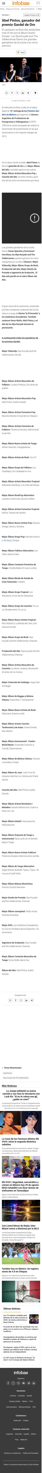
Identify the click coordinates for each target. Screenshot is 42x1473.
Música (12, 114)
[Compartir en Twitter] (17, 93)
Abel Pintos (7, 1073)
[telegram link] (29, 1383)
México (24, 1401)
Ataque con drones (11, 9)
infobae (5, 15)
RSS (34, 1407)
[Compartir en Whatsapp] (6, 93)
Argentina (9, 1434)
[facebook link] (8, 1383)
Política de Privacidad (30, 1453)
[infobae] (21, 3)
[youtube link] (23, 1383)
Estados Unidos (14, 1401)
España (29, 1396)
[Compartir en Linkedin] (23, 93)
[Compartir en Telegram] (28, 93)
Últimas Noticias (24, 1407)
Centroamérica (11, 1407)
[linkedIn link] (34, 1383)
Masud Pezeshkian (26, 9)
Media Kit (23, 1440)
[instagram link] (18, 1383)
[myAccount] (38, 3)
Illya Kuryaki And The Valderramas (15, 1078)
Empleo (25, 1420)
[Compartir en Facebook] (12, 93)
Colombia (21, 1396)
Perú (31, 1401)
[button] (3, 3)
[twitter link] (13, 1383)
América (13, 1396)
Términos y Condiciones (12, 1453)
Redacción (17, 1420)
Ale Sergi (7, 540)
